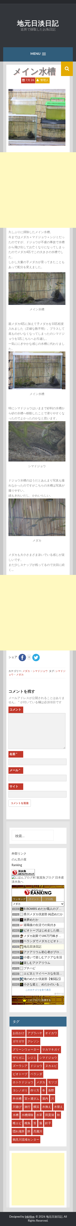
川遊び (17, 1106)
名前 (13, 754)
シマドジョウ (40, 671)
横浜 (36, 1106)
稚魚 (27, 1123)
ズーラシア (20, 1066)
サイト (14, 786)
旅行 (27, 1106)
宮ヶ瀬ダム (31, 1098)
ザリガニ (18, 1057)
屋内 (45, 1098)
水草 (39, 1115)
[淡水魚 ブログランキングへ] (23, 872)
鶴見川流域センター (26, 1139)
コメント (15, 709)
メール (15, 770)
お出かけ (18, 1033)
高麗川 (37, 1131)
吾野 (51, 1090)
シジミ (31, 1057)
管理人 (44, 80)
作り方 (34, 1090)
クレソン (33, 1041)
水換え (46, 1106)
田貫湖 (49, 1115)
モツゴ (52, 1082)
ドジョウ (36, 1066)
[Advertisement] (38, 190)
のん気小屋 (19, 859)
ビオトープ (20, 1074)
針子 (48, 1123)
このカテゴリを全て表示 (38, 990)
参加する (59, 994)
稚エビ (17, 1123)
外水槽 (17, 1098)
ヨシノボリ (20, 1090)
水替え (58, 1106)
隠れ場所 (18, 1131)
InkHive (29, 1217)
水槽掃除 (27, 1115)
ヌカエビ (51, 1066)
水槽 (16, 1115)
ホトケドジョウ (23, 1082)
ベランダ (36, 1074)
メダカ (26, 671)
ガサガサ (18, 1041)
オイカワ (51, 1033)
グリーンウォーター (26, 1049)
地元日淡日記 (38, 23)
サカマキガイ (51, 1049)
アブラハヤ (34, 1033)
